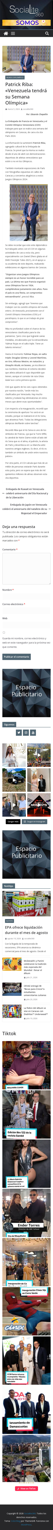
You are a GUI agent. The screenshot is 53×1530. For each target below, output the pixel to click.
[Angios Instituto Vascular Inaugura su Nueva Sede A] (14, 805)
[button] (26, 1065)
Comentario (10, 549)
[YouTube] (33, 733)
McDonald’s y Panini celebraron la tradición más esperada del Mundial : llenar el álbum (35, 967)
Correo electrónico (13, 604)
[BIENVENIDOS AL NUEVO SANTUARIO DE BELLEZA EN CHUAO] (14, 755)
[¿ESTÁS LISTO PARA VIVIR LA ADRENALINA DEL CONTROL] (14, 780)
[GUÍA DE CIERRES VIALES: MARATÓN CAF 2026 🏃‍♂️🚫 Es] (39, 755)
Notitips (9, 921)
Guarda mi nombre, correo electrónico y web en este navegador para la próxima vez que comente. (26, 643)
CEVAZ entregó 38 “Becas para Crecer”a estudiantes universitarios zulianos (35, 990)
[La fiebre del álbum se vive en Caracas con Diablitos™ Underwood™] (11, 1013)
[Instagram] (26, 733)
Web (4, 618)
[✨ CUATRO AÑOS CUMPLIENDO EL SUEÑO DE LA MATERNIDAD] (39, 780)
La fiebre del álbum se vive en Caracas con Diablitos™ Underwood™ (36, 1011)
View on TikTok (28, 1488)
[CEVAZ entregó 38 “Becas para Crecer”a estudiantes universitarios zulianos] (11, 993)
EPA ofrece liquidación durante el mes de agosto (26, 930)
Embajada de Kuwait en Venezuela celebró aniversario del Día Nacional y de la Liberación (27, 493)
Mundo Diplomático (14, 77)
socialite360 (28, 109)
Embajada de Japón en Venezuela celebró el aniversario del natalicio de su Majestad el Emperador (24, 509)
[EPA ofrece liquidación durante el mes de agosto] (26, 903)
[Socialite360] (5, 33)
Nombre (8, 589)
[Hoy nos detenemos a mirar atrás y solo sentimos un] (39, 805)
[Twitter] (19, 733)
